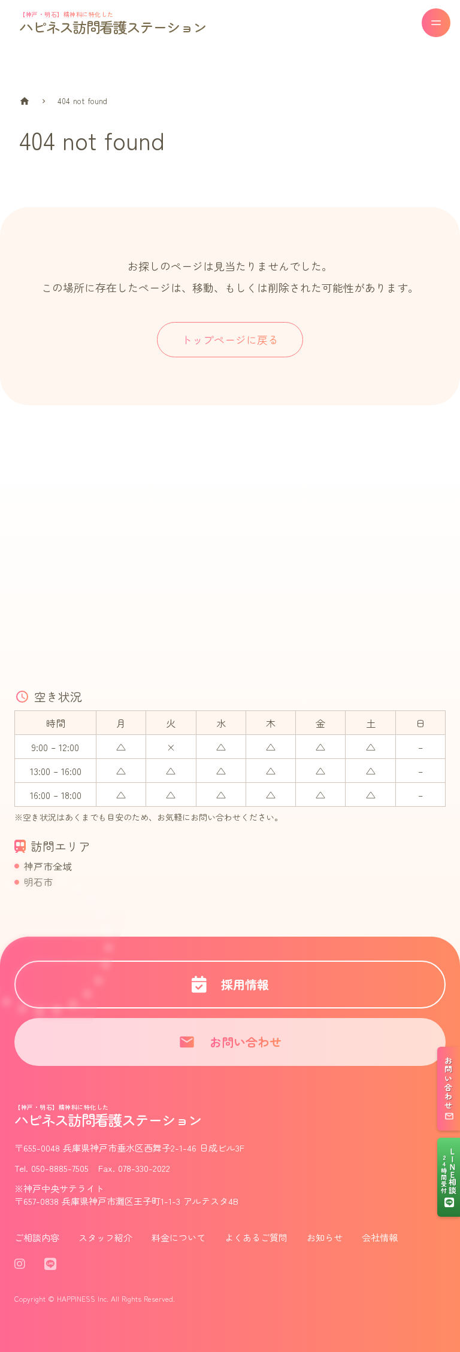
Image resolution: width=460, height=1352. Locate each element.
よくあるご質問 (256, 1237)
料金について (178, 1237)
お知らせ (325, 1237)
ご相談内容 (36, 1237)
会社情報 (380, 1237)
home (24, 101)
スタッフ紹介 (105, 1237)
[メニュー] (436, 22)
